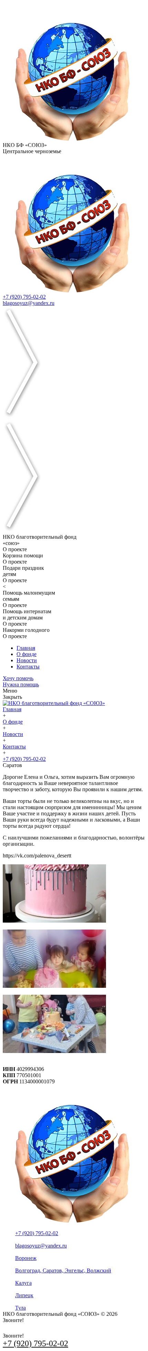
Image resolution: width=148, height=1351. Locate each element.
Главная (26, 648)
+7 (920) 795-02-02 (24, 297)
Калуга (23, 1283)
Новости (27, 660)
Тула (20, 1308)
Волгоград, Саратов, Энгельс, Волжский (63, 1270)
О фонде (26, 654)
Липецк (24, 1295)
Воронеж (25, 1258)
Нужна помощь (21, 684)
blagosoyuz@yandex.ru (28, 303)
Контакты (28, 666)
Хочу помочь (18, 678)
